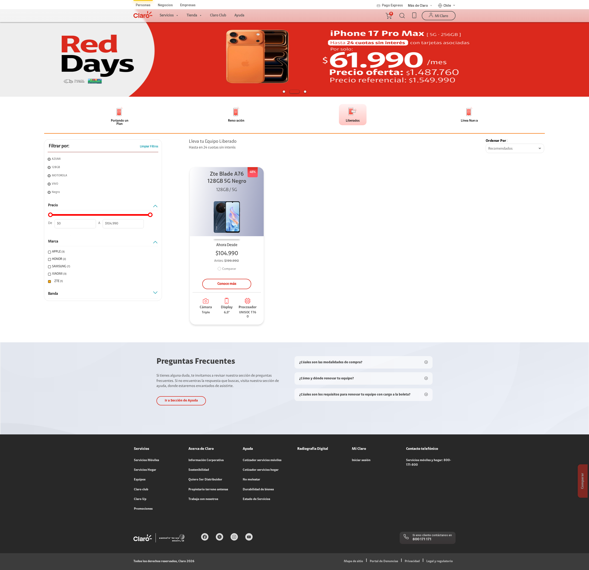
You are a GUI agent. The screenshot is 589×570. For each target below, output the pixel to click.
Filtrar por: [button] (59, 146)
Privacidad (412, 561)
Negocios (165, 5)
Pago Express (392, 5)
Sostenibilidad (198, 470)
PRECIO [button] (53, 205)
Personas (143, 5)
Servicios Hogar (145, 470)
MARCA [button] (53, 241)
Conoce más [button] (226, 284)
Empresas (188, 5)
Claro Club (218, 15)
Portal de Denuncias (384, 561)
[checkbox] (102, 252)
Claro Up (140, 499)
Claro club (141, 489)
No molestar (251, 479)
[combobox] (515, 149)
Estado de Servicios (256, 499)
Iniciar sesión (361, 460)
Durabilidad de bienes (258, 489)
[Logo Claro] (142, 14)
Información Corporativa (206, 460)
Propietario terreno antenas (208, 489)
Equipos (139, 479)
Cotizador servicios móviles (262, 460)
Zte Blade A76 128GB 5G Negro (227, 178)
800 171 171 (422, 539)
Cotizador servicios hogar (261, 470)
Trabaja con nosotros (203, 499)
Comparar (229, 269)
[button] (388, 15)
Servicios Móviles (146, 460)
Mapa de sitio (353, 561)
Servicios (167, 15)
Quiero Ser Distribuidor (205, 479)
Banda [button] (53, 294)
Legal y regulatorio (439, 561)
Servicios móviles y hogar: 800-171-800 (428, 463)
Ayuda (239, 15)
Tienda (192, 15)
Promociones (143, 509)
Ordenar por (496, 141)
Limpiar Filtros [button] (149, 146)
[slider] (50, 214)
